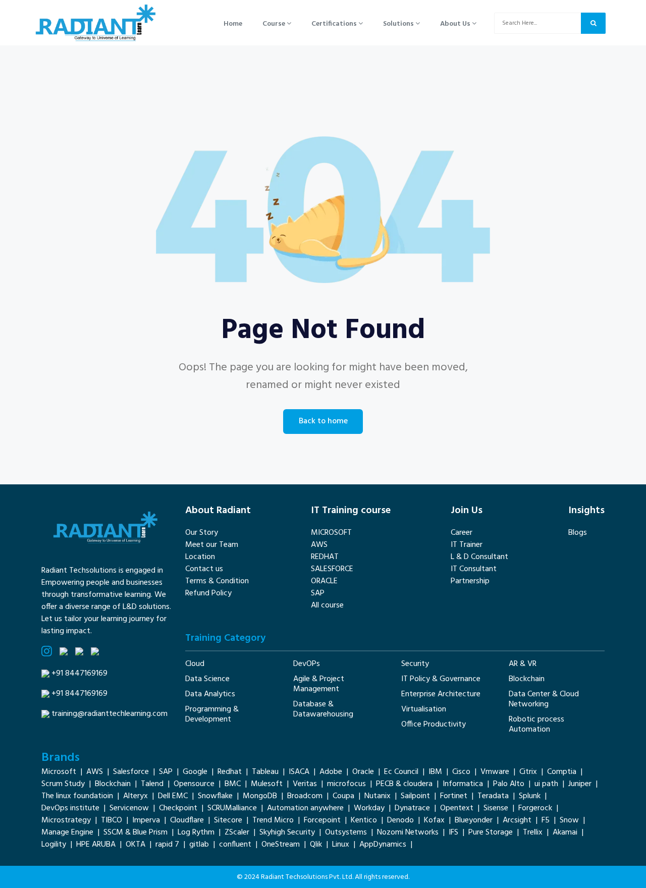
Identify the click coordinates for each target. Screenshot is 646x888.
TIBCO (111, 820)
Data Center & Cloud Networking (544, 699)
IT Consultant (474, 569)
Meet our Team (211, 544)
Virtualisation (423, 709)
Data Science (207, 679)
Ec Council (401, 772)
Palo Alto (508, 784)
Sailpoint (415, 796)
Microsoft (58, 772)
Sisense (495, 808)
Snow (569, 820)
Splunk (530, 796)
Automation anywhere (305, 808)
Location (200, 557)
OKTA (135, 844)
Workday (369, 808)
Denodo (400, 820)
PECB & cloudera (404, 784)
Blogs (577, 532)
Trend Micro (273, 820)
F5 (546, 820)
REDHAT (325, 557)
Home (233, 24)
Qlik (316, 844)
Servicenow (129, 808)
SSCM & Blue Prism (135, 832)
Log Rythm (196, 832)
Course (274, 24)
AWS (319, 544)
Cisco (461, 772)
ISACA (299, 772)
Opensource (194, 784)
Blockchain (527, 679)
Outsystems (346, 832)
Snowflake (215, 796)
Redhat (230, 772)
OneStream (280, 844)
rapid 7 (167, 844)
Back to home (323, 421)
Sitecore (228, 820)
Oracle (363, 772)
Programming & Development (212, 714)
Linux (340, 844)
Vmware (494, 772)
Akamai (565, 832)
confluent (235, 844)
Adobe (330, 772)
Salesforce (131, 772)
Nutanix (377, 796)
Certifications (334, 24)
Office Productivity (433, 724)
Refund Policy (208, 593)
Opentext (456, 808)
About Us (456, 24)
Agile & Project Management (318, 684)
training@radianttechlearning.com (109, 713)
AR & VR (522, 664)
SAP (318, 593)
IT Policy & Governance (440, 679)
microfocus (346, 784)
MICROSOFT (331, 532)
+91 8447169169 (79, 673)
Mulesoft (267, 784)
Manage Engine (67, 832)
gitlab (199, 844)
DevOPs (306, 664)
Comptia (561, 772)
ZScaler (237, 832)
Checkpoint (178, 808)
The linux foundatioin (77, 796)
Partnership (470, 581)
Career (461, 532)
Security (415, 664)
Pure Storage (490, 832)
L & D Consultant (479, 557)
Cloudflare (187, 820)
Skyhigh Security (287, 832)
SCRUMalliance (232, 808)
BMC (233, 784)
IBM (435, 772)
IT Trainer (466, 544)
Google (195, 772)
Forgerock (535, 808)
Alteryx (135, 796)
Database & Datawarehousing (323, 709)
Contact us (204, 569)
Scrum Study (63, 784)
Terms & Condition (217, 581)
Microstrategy (66, 820)
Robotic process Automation (536, 724)
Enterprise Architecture (440, 694)
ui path (546, 784)
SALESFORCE (332, 569)
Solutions (399, 24)
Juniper (579, 784)
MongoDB (260, 796)
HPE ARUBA (96, 844)
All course (327, 605)
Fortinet (453, 796)
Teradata (493, 796)
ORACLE (324, 581)
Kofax (434, 820)
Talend (152, 784)
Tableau (265, 772)
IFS (453, 832)
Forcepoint (322, 820)
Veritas (305, 784)
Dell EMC (173, 796)
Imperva (146, 820)
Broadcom (304, 796)
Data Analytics (210, 694)
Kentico (364, 820)
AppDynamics (382, 844)
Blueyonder (474, 820)
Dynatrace (412, 808)
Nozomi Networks (408, 832)
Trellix (533, 832)
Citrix (528, 772)
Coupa (343, 796)
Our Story (201, 532)
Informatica (463, 784)
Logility (53, 844)
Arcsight (517, 820)
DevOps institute (70, 808)
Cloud (194, 664)
